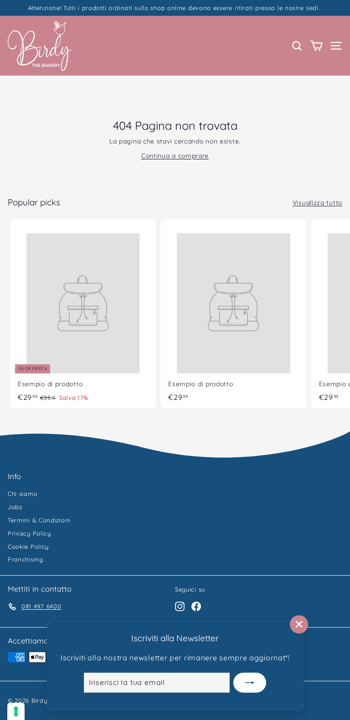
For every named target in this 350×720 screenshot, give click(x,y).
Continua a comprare (175, 156)
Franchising (25, 559)
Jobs (15, 507)
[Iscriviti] (249, 683)
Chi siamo (22, 493)
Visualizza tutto (317, 203)
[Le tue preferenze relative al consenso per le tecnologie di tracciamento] (16, 711)
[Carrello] (316, 45)
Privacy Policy (29, 533)
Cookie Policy (28, 546)
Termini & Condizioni (39, 520)
